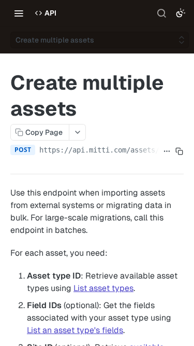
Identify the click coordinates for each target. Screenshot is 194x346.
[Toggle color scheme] (180, 13)
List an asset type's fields (75, 330)
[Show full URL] (167, 151)
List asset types (103, 288)
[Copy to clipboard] (179, 151)
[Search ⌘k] (161, 13)
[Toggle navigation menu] (18, 13)
